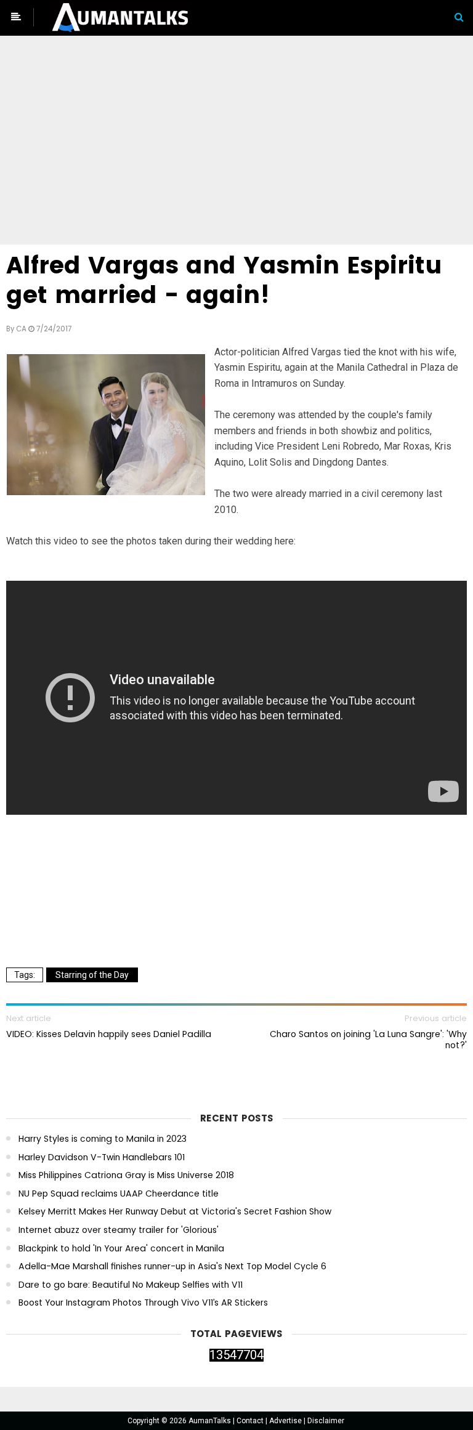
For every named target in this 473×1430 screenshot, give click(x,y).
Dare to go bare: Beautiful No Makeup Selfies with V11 (130, 1285)
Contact (250, 1420)
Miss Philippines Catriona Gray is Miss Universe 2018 (126, 1175)
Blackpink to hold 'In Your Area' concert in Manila (121, 1248)
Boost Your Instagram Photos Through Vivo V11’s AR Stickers (143, 1303)
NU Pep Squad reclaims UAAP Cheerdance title (118, 1194)
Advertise (286, 1420)
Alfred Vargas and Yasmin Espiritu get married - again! (224, 280)
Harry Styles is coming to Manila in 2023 (102, 1139)
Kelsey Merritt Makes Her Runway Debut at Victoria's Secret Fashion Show (174, 1212)
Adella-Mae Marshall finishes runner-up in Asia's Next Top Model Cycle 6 (172, 1266)
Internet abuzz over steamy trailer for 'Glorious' (118, 1230)
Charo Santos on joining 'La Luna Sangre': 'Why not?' (368, 1039)
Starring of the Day (92, 975)
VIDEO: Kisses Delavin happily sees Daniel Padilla (108, 1034)
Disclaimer (325, 1420)
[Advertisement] (236, 142)
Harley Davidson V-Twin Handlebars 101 (101, 1157)
